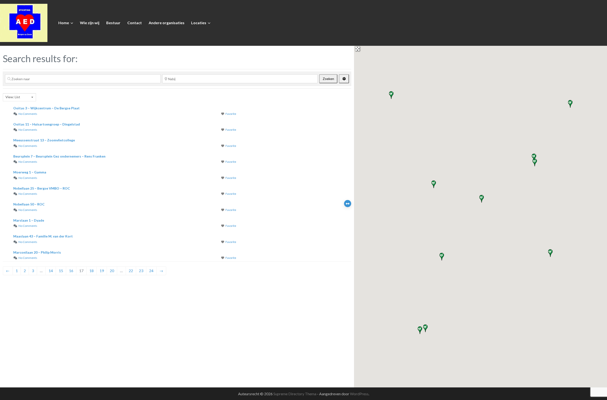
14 (51, 270)
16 (71, 270)
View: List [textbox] (12, 97)
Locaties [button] (198, 22)
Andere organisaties (166, 22)
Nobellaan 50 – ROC (29, 204)
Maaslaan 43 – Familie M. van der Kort (43, 236)
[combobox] (19, 97)
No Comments (27, 114)
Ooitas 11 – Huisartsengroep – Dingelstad (46, 124)
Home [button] (63, 22)
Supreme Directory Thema (295, 393)
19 (102, 270)
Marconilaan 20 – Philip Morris (37, 252)
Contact (134, 22)
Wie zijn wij (89, 22)
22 (131, 270)
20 (112, 270)
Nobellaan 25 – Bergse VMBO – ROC (41, 188)
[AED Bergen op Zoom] (23, 22)
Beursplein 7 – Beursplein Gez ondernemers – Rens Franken (59, 156)
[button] (441, 257)
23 (141, 270)
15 (61, 270)
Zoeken (330, 78)
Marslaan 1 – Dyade (28, 220)
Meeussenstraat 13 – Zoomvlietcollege (44, 140)
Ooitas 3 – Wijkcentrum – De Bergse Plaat (46, 108)
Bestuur (113, 22)
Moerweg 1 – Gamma (29, 172)
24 (151, 270)
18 (91, 270)
